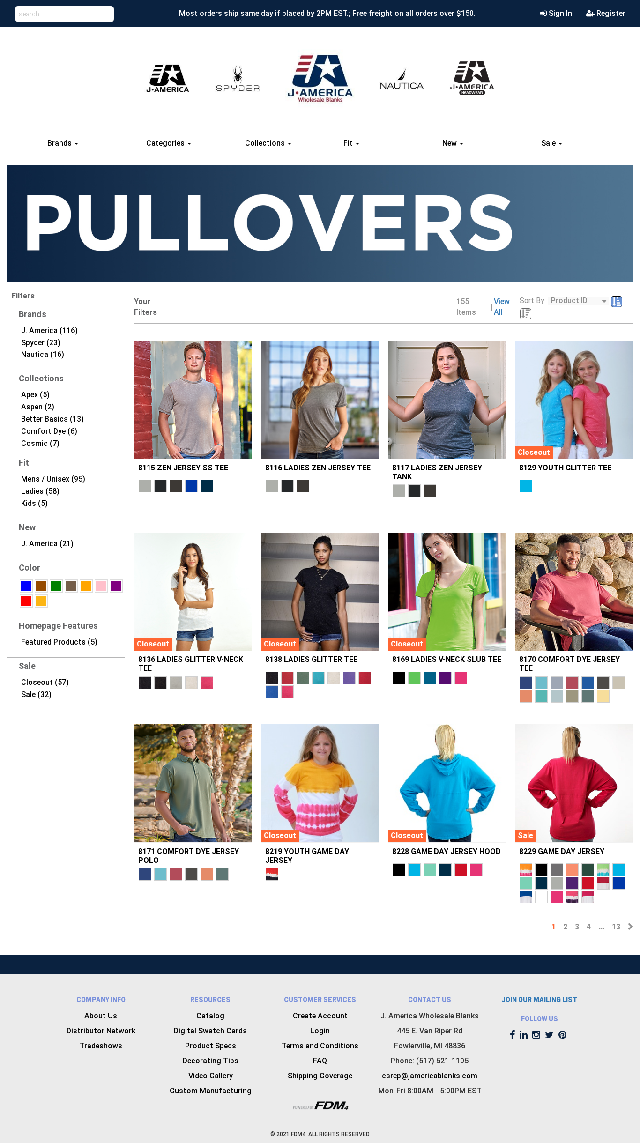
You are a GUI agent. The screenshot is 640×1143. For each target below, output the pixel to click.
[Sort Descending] (526, 314)
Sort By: (533, 300)
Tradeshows (101, 1045)
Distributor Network (101, 1030)
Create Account (320, 1015)
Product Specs (210, 1045)
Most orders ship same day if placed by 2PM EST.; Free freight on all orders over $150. (327, 13)
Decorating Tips (210, 1060)
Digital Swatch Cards (210, 1030)
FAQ (320, 1060)
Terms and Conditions (320, 1045)
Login (320, 1030)
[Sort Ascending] (616, 301)
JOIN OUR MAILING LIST (539, 999)
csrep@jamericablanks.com (429, 1075)
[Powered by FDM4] (320, 1104)
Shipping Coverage (320, 1075)
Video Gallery (210, 1075)
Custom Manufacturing (211, 1090)
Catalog (210, 1015)
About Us (100, 1015)
